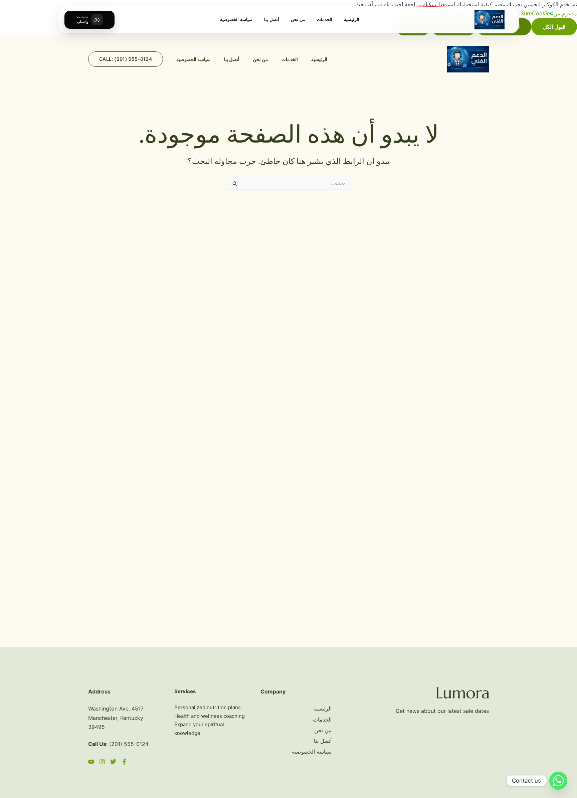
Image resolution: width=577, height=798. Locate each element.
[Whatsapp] (558, 781)
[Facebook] (124, 762)
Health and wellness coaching (209, 716)
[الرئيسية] (489, 19)
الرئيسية (351, 19)
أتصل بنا (271, 19)
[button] (125, 59)
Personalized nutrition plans (207, 707)
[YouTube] (91, 762)
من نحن (298, 19)
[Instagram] (102, 762)
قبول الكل (554, 26)
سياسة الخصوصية (236, 19)
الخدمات (324, 19)
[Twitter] (113, 762)
